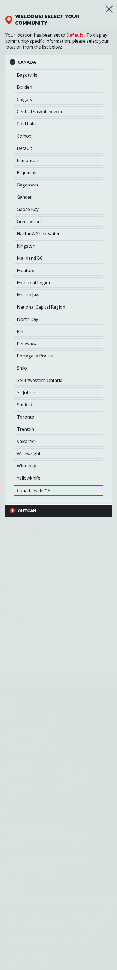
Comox (24, 136)
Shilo (22, 368)
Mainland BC (30, 258)
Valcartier (26, 441)
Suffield (24, 405)
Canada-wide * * (33, 490)
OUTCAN (26, 510)
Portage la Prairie (35, 356)
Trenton (25, 429)
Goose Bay (28, 209)
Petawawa (27, 344)
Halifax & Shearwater (38, 234)
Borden (24, 87)
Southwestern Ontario (40, 380)
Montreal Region (34, 283)
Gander (24, 197)
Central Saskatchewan (39, 112)
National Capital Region (41, 307)
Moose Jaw (28, 295)
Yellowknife (28, 478)
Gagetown (27, 185)
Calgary (24, 99)
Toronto (25, 417)
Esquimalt (27, 173)
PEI (20, 331)
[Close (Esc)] (109, 9)
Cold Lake (27, 124)
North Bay (27, 319)
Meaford (26, 270)
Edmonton (27, 160)
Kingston (26, 246)
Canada (26, 62)
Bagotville (27, 75)
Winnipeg (26, 466)
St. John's (26, 392)
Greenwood (29, 221)
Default (74, 35)
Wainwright (29, 454)
